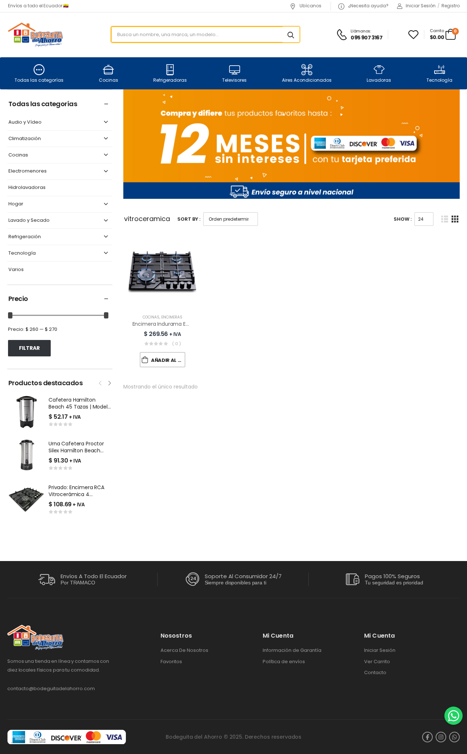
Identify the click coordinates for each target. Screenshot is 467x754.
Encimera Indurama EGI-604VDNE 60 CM (183, 324)
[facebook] (427, 737)
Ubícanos (309, 6)
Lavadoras (379, 80)
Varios (16, 270)
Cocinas (108, 80)
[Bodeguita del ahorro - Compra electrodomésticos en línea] (35, 34)
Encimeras (171, 317)
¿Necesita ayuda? (368, 6)
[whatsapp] (454, 737)
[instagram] (441, 737)
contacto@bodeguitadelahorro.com (51, 688)
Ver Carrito (377, 662)
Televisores (234, 80)
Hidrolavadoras (27, 188)
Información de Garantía (292, 650)
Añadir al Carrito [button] (168, 360)
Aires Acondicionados (307, 80)
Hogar (15, 204)
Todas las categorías (39, 80)
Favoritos (171, 662)
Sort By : (188, 219)
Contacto (375, 673)
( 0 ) (176, 343)
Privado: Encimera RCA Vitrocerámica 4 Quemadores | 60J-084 (78, 494)
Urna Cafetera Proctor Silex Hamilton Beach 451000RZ (76, 450)
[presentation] (100, 382)
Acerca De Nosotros (184, 650)
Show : (403, 219)
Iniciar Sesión (379, 650)
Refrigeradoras (170, 80)
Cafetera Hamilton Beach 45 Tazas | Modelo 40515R (80, 407)
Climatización (24, 139)
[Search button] (291, 35)
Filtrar (29, 348)
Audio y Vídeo (25, 122)
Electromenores (27, 171)
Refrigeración (24, 237)
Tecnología (439, 80)
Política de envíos (284, 662)
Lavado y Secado (29, 220)
